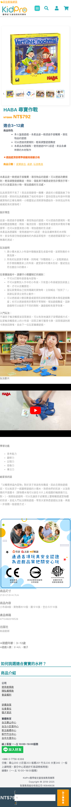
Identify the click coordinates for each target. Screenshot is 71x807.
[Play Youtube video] (35, 410)
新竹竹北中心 (9, 734)
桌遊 (29, 164)
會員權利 (6, 694)
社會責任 (6, 708)
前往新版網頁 (10, 2)
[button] (37, 8)
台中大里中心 (9, 738)
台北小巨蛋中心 (10, 726)
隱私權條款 (8, 690)
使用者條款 (8, 687)
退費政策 (6, 704)
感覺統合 (21, 164)
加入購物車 (63, 797)
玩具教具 (38, 164)
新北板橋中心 (9, 730)
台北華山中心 (9, 722)
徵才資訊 (6, 712)
